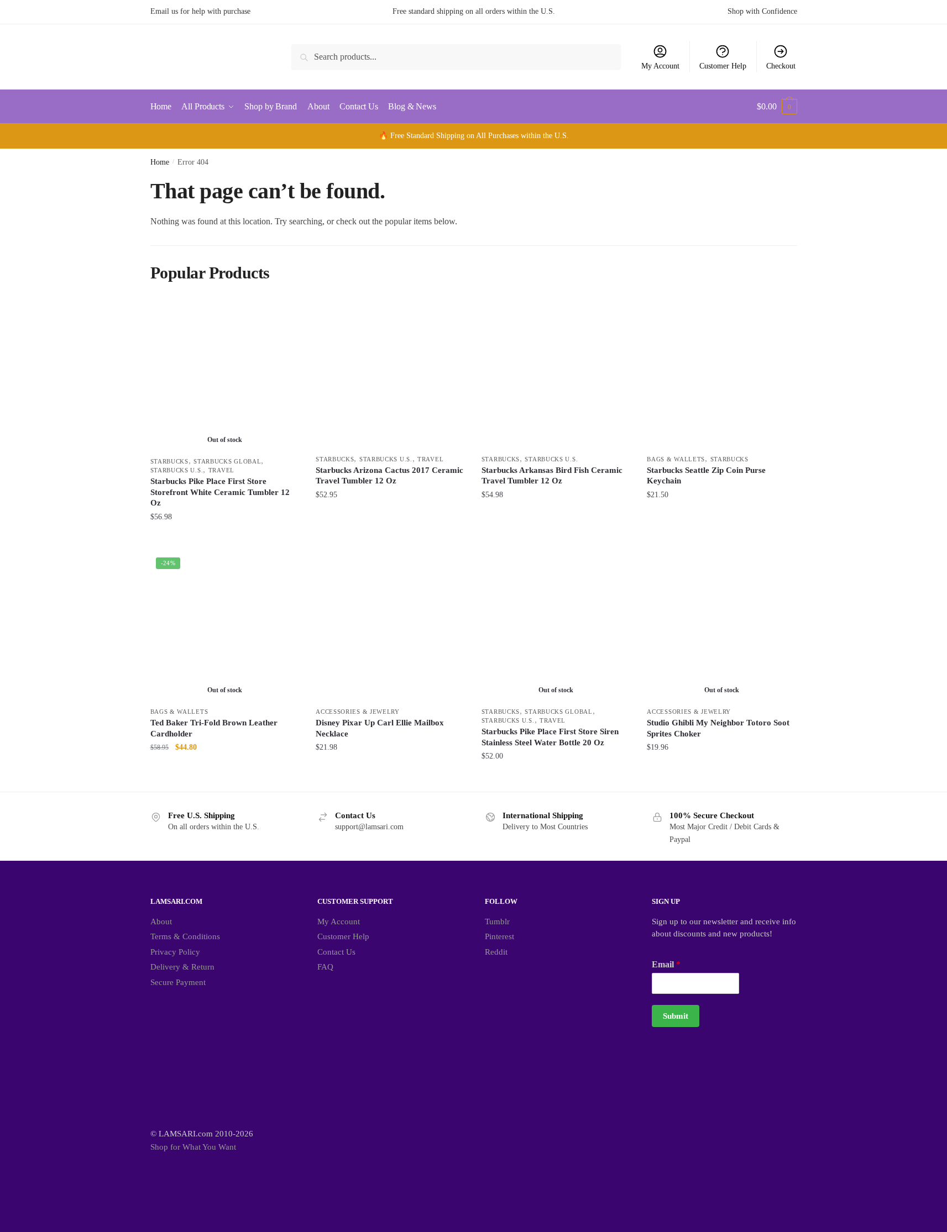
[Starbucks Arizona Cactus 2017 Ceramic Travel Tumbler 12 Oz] (390, 374)
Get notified (225, 539)
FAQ (325, 966)
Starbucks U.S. (176, 470)
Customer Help (722, 66)
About (161, 921)
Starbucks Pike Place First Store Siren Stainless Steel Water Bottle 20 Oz (550, 737)
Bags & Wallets (676, 459)
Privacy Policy (175, 951)
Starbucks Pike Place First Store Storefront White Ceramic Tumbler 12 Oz (220, 492)
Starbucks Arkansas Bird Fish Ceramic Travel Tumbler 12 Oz (552, 476)
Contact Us (336, 951)
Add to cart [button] (390, 539)
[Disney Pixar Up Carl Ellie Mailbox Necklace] (390, 626)
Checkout (781, 66)
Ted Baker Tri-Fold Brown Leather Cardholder (214, 728)
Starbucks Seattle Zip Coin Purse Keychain (706, 476)
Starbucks (169, 461)
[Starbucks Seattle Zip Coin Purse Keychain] (721, 374)
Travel (221, 470)
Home (159, 162)
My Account (660, 66)
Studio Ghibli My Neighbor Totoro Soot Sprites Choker (718, 728)
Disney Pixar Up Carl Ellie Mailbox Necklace (380, 728)
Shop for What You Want (193, 1147)
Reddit (496, 951)
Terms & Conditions (185, 936)
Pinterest (499, 936)
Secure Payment (178, 982)
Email (666, 964)
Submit (675, 1016)
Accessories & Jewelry (358, 711)
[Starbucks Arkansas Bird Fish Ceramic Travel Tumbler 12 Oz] (556, 374)
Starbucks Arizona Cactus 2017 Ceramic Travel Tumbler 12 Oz (389, 476)
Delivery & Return (182, 966)
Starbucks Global (227, 461)
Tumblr (497, 921)
